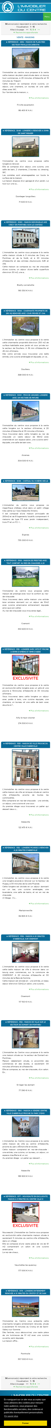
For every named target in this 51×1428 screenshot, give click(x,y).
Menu (47, 16)
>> (38, 29)
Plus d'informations (39, 98)
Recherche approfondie (26, 32)
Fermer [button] (25, 1423)
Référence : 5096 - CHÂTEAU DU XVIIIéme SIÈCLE (26, 481)
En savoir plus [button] (11, 1416)
